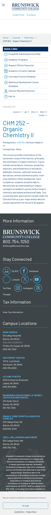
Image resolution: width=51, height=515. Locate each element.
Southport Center (14, 357)
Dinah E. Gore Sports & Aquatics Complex (21, 417)
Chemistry (29, 37)
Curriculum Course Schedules (22, 76)
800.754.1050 (16, 241)
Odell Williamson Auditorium (20, 437)
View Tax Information (13, 312)
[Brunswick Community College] (25, 6)
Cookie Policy (19, 512)
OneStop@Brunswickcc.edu (16, 245)
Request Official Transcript (21, 65)
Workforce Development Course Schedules (23, 84)
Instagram (28, 288)
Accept (25, 505)
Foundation (31, 15)
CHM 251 (21, 142)
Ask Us (11, 96)
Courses (16, 37)
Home (5, 37)
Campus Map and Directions (21, 90)
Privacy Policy (31, 512)
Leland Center (12, 376)
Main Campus (10, 332)
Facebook (33, 271)
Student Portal (18, 15)
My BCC (15, 271)
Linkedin (15, 279)
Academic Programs (18, 59)
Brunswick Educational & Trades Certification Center (22, 396)
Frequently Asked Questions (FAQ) (24, 54)
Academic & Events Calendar (22, 70)
